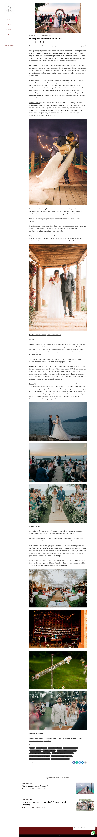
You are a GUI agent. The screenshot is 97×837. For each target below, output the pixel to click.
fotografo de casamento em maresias (62, 753)
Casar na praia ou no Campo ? (35, 786)
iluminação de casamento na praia (39, 759)
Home (9, 19)
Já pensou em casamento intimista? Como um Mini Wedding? (44, 803)
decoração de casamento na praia (66, 750)
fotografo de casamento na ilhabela (62, 756)
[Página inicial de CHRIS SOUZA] (9, 9)
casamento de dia (41, 747)
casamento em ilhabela (55, 747)
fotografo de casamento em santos (39, 756)
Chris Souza (9, 45)
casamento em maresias (70, 747)
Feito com (58, 835)
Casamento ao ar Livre (46, 35)
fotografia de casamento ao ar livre (40, 753)
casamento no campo (49, 750)
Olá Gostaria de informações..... (80, 827)
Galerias (9, 29)
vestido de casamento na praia (60, 759)
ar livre (32, 747)
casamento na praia (35, 750)
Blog (9, 34)
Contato (9, 40)
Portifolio (9, 24)
